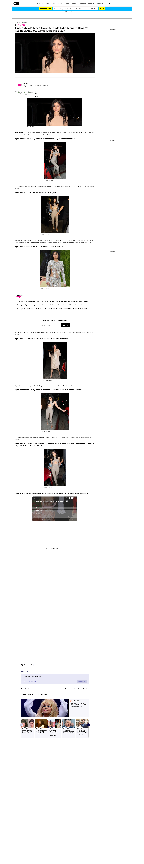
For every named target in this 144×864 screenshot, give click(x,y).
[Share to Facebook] (20, 92)
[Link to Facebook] (106, 3)
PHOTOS (67, 3)
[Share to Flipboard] (31, 92)
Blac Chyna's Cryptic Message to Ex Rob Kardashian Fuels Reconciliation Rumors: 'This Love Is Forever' (49, 305)
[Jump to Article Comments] (16, 92)
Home (16, 22)
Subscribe (100, 3)
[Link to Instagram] (110, 3)
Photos (21, 22)
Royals (60, 3)
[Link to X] (114, 3)
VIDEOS (74, 3)
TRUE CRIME (82, 3)
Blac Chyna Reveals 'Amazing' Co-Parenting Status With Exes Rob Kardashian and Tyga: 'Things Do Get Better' (51, 308)
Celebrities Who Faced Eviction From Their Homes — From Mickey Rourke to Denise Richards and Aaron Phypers (52, 301)
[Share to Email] (36, 92)
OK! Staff (25, 83)
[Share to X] (26, 92)
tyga (25, 22)
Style (53, 3)
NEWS (47, 3)
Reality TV (40, 3)
